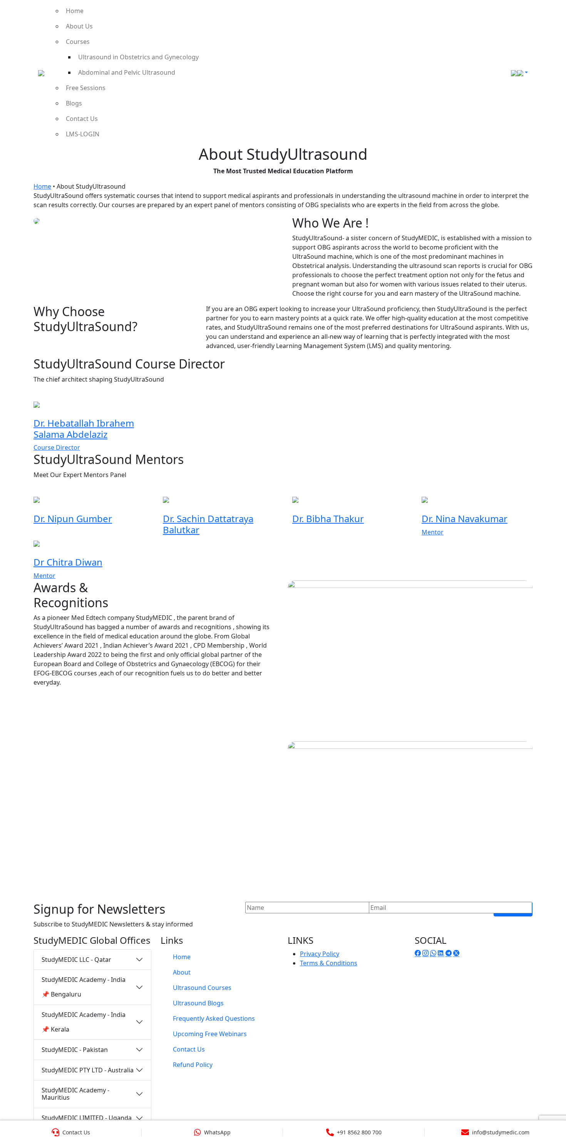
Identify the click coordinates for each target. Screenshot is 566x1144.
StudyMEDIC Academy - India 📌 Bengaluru (84, 986)
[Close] (552, 17)
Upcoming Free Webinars (210, 1034)
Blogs (74, 103)
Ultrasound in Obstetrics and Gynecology (138, 57)
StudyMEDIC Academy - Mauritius (75, 1094)
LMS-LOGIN (82, 134)
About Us (79, 26)
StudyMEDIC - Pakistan (75, 1049)
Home (75, 11)
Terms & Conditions (328, 963)
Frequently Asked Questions (214, 1018)
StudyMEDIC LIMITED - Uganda (87, 1118)
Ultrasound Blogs (198, 1003)
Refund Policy (193, 1064)
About (182, 972)
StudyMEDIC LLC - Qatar (76, 959)
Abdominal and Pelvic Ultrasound (126, 72)
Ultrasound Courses (202, 987)
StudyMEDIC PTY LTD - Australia (88, 1070)
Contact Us (82, 118)
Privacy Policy (319, 954)
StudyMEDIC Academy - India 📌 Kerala (84, 1021)
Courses (78, 41)
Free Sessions (85, 88)
